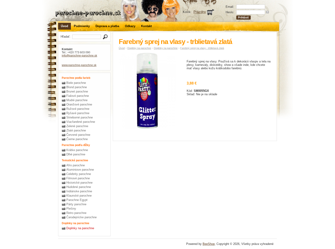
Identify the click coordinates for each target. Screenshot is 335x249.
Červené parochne (78, 134)
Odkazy (130, 26)
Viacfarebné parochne (80, 121)
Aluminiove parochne (80, 169)
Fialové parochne (77, 96)
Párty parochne (76, 204)
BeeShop (209, 244)
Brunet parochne (77, 91)
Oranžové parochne (79, 104)
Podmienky (82, 26)
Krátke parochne (77, 150)
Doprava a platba (107, 26)
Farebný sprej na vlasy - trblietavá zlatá (202, 48)
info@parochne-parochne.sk (79, 55)
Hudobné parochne (78, 187)
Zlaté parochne (76, 130)
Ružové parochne (77, 108)
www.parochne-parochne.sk (79, 65)
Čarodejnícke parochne (81, 217)
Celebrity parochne (78, 174)
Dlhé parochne (75, 154)
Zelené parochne (77, 126)
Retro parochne (76, 213)
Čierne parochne (77, 139)
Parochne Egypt (77, 200)
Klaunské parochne (79, 195)
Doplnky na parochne (80, 228)
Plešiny (71, 208)
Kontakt (146, 26)
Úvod (64, 26)
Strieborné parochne (79, 117)
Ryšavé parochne (77, 113)
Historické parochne (79, 182)
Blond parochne (76, 87)
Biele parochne (76, 83)
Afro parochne (75, 165)
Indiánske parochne (79, 191)
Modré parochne (77, 100)
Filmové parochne (78, 178)
